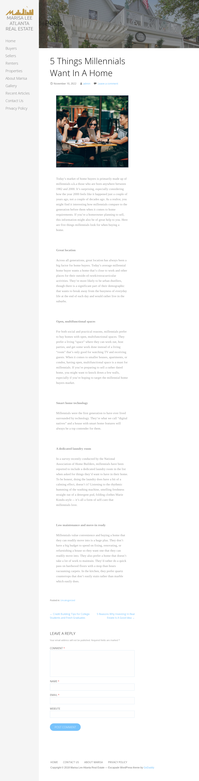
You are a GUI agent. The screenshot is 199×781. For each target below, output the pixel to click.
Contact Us (14, 100)
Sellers (10, 55)
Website (55, 708)
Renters (11, 63)
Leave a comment (108, 83)
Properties (13, 70)
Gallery (11, 85)
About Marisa (16, 78)
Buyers (11, 48)
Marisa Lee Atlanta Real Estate (19, 23)
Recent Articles (17, 93)
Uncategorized (67, 600)
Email (54, 695)
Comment (57, 648)
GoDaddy (149, 767)
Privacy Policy (16, 108)
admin (86, 83)
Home (10, 40)
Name (54, 681)
